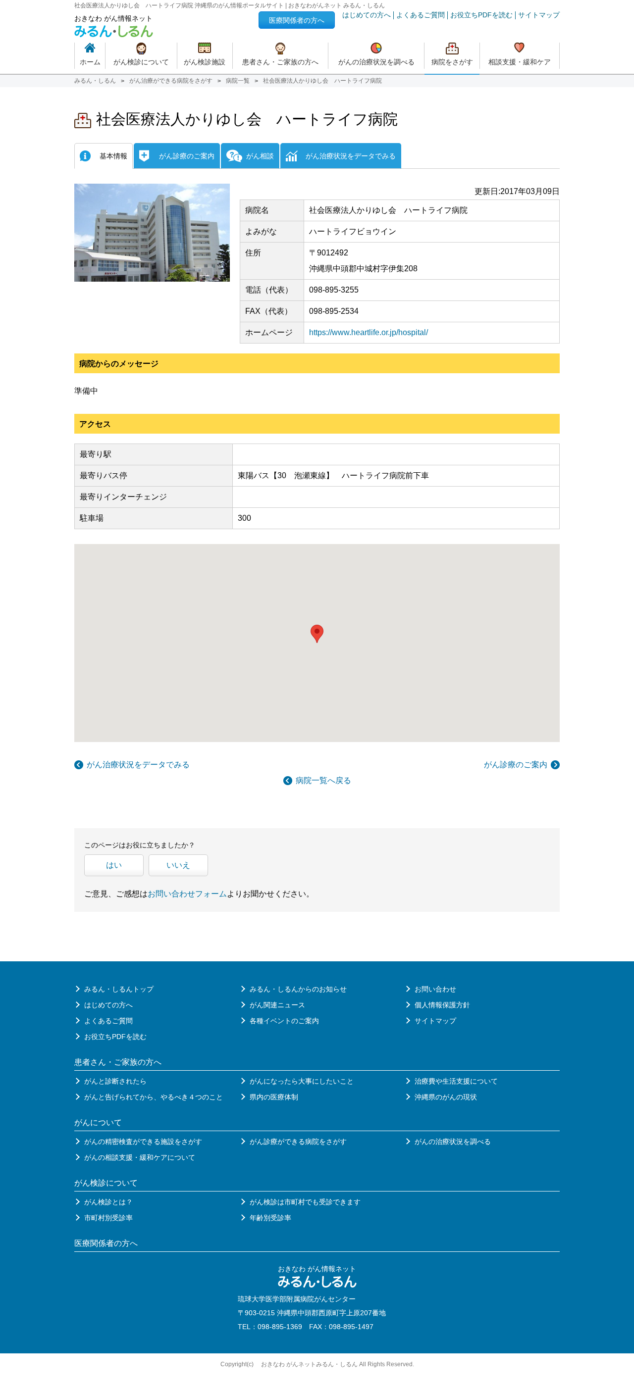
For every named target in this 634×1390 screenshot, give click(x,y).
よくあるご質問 (420, 15)
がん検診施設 (204, 62)
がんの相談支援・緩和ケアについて (139, 1157)
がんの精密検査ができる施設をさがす (143, 1141)
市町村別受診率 (108, 1218)
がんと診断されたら (115, 1081)
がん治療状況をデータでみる (138, 764)
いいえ (178, 865)
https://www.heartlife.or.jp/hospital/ (368, 332)
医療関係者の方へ (296, 20)
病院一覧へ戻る (323, 780)
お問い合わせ (435, 989)
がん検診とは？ (108, 1202)
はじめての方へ (366, 15)
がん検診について (141, 62)
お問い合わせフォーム (187, 894)
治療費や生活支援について (456, 1081)
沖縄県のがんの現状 (446, 1097)
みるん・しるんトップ (119, 989)
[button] (317, 634)
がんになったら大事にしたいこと (302, 1081)
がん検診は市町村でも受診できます (305, 1202)
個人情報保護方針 (442, 1005)
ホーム (90, 62)
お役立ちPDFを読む (481, 15)
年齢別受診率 (270, 1218)
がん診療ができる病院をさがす (298, 1141)
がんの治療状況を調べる (376, 62)
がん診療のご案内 (515, 764)
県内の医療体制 (274, 1097)
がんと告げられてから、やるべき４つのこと (153, 1097)
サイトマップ (539, 15)
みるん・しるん (95, 80)
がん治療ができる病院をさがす (170, 80)
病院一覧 (238, 80)
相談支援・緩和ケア (519, 62)
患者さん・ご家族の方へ (280, 62)
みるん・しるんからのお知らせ (298, 989)
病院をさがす (452, 62)
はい (114, 865)
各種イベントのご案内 (284, 1021)
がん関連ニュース (277, 1005)
